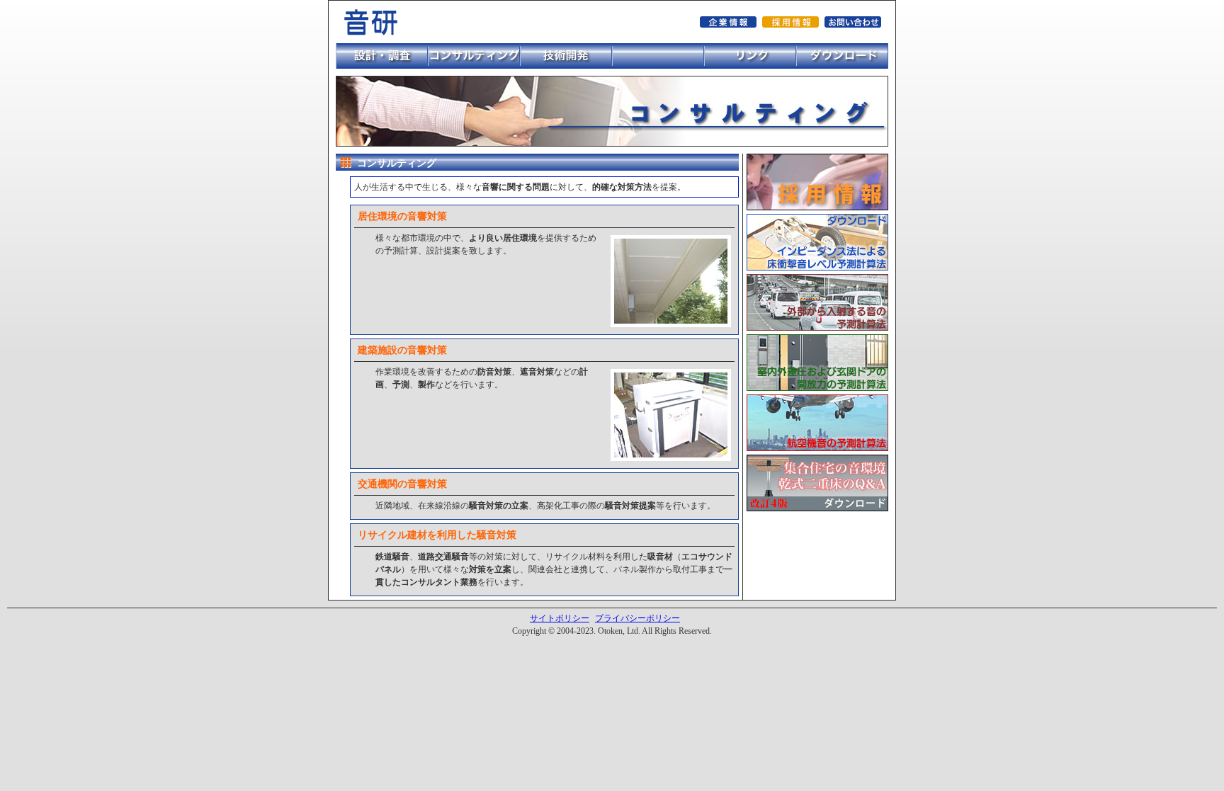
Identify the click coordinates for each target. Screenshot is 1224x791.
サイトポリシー (559, 618)
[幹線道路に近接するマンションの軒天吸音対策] (670, 321)
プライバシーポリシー (637, 618)
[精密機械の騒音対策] (670, 455)
